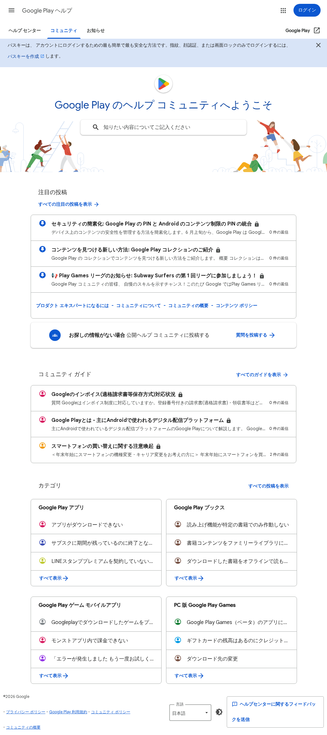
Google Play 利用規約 (68, 711)
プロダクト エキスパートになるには (72, 305)
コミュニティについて (138, 305)
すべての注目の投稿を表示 (65, 204)
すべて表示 (50, 578)
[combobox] (163, 127)
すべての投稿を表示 (268, 486)
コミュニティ (63, 30)
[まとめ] (318, 46)
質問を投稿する (252, 335)
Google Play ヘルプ (47, 10)
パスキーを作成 (23, 56)
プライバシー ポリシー (25, 711)
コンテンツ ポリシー (236, 305)
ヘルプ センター (25, 30)
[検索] (95, 127)
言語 (180, 704)
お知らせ (96, 30)
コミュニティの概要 (188, 305)
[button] (11, 10)
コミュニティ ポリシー (110, 711)
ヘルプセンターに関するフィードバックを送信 (274, 711)
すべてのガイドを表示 (258, 374)
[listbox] (190, 712)
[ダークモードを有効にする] (219, 712)
